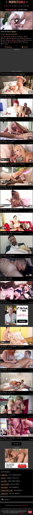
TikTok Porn (26, 6)
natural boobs (28, 40)
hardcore (4, 38)
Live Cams (20, 6)
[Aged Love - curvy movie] (16, 359)
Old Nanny (13, 31)
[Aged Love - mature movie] (16, 153)
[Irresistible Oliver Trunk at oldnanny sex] (16, 382)
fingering (23, 38)
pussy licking (16, 38)
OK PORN (4, 481)
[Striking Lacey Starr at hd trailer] (16, 244)
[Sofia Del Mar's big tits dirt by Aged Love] (16, 404)
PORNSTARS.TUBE (7, 490)
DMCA (14, 508)
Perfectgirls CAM (11, 9)
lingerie (4, 40)
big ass (22, 36)
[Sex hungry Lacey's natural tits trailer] (16, 130)
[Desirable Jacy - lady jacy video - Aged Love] (16, 176)
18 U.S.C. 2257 (23, 508)
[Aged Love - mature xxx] (16, 427)
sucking (11, 42)
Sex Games (14, 6)
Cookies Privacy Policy (7, 508)
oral (26, 36)
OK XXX (3, 478)
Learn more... (22, 513)
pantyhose (4, 42)
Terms (17, 508)
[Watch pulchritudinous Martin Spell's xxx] (16, 85)
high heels (20, 40)
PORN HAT (4, 475)
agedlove (26, 42)
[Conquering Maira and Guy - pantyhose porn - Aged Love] (16, 267)
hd (6, 36)
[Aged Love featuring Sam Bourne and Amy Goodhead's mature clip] (16, 336)
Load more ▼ (16, 444)
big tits (16, 36)
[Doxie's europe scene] (16, 290)
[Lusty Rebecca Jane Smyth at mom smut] (16, 199)
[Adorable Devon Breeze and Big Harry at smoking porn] (16, 222)
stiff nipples (5, 44)
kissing (15, 40)
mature (9, 40)
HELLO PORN (5, 484)
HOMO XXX (4, 493)
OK (30, 512)
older (21, 42)
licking (16, 42)
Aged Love (8, 34)
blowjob (10, 36)
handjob (29, 38)
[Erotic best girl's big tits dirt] (16, 108)
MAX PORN (4, 487)
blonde (9, 38)
